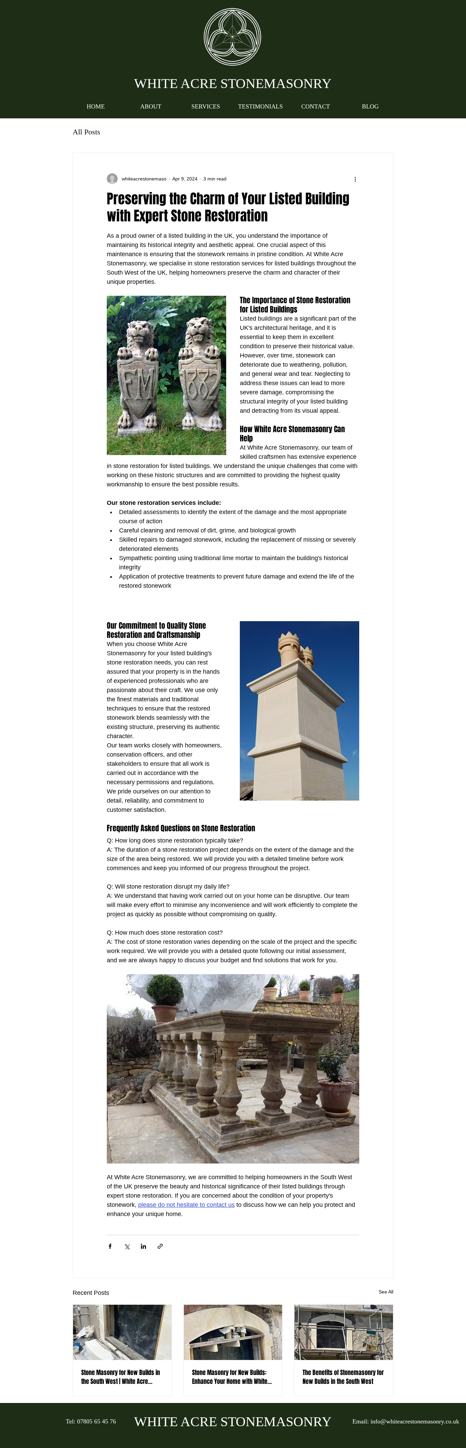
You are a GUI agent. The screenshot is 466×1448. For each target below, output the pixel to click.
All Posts (86, 132)
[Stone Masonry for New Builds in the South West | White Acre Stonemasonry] (122, 1332)
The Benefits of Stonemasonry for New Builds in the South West (343, 1377)
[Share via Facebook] (110, 1246)
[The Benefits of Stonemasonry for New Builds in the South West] (343, 1332)
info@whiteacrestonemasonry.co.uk (414, 1421)
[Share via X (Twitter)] (126, 1246)
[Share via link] (160, 1246)
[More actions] (355, 179)
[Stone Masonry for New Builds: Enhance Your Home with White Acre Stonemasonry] (233, 1332)
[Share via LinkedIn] (143, 1246)
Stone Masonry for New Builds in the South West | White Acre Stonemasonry (120, 1377)
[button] (205, 106)
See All (386, 1292)
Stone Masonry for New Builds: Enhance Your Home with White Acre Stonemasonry (229, 1377)
